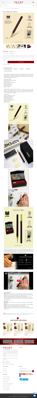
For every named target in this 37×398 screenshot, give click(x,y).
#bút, (28, 314)
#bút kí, (15, 314)
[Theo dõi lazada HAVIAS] (30, 374)
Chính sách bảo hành (6, 386)
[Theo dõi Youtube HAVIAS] (24, 374)
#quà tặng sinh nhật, (18, 313)
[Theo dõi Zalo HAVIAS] (32, 374)
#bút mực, (25, 313)
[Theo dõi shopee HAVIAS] (28, 374)
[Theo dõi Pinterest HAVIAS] (26, 374)
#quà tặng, (22, 313)
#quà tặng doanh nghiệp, (13, 313)
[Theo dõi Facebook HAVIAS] (20, 374)
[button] (30, 46)
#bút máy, (27, 313)
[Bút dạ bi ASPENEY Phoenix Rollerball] (29, 327)
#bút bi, (27, 314)
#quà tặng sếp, (8, 313)
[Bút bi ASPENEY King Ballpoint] (7, 327)
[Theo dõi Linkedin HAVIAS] (20, 376)
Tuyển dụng (5, 370)
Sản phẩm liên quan (18, 320)
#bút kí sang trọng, (8, 314)
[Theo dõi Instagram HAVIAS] (22, 374)
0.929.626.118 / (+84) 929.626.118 (9, 364)
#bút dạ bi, (24, 314)
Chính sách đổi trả (5, 381)
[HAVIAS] (7, 348)
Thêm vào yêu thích (7, 64)
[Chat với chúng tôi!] (34, 395)
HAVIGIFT (15, 249)
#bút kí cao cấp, (12, 314)
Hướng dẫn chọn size (6, 378)
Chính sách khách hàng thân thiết (8, 383)
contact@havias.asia (7, 362)
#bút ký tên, (30, 313)
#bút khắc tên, (18, 314)
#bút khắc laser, (21, 314)
